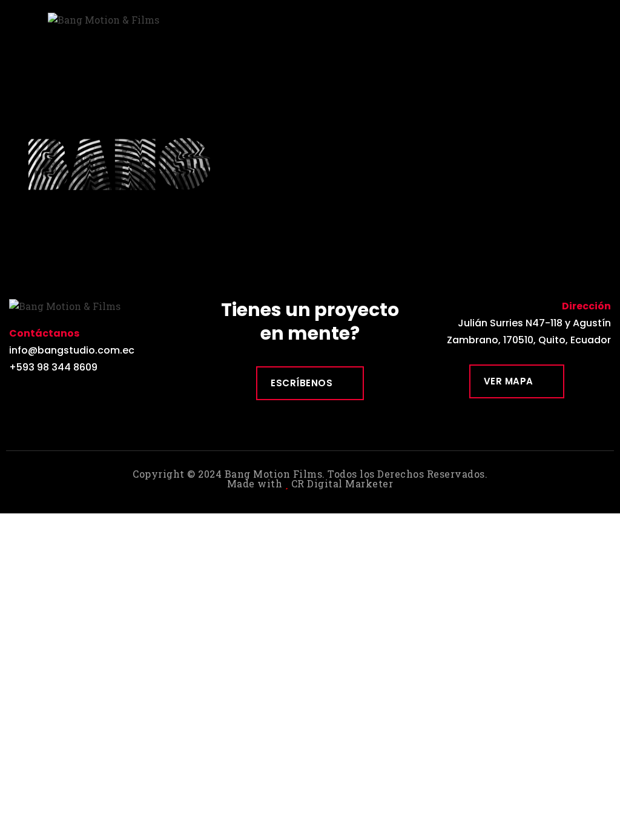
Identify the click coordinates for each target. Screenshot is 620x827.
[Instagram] (45, 396)
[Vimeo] (72, 396)
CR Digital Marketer (342, 483)
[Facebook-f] (18, 396)
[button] (605, 16)
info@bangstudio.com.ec (71, 350)
